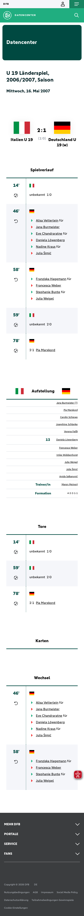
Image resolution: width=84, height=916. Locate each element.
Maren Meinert (70, 484)
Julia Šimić (43, 253)
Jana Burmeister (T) (67, 403)
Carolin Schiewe (69, 417)
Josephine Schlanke (67, 424)
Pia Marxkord (45, 350)
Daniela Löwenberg (50, 240)
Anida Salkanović (68, 476)
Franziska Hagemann (51, 279)
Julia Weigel (45, 298)
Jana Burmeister (48, 227)
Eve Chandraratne (49, 233)
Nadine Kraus (45, 246)
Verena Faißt (71, 431)
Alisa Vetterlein (47, 220)
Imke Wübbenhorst (67, 455)
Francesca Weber (48, 285)
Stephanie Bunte (48, 292)
